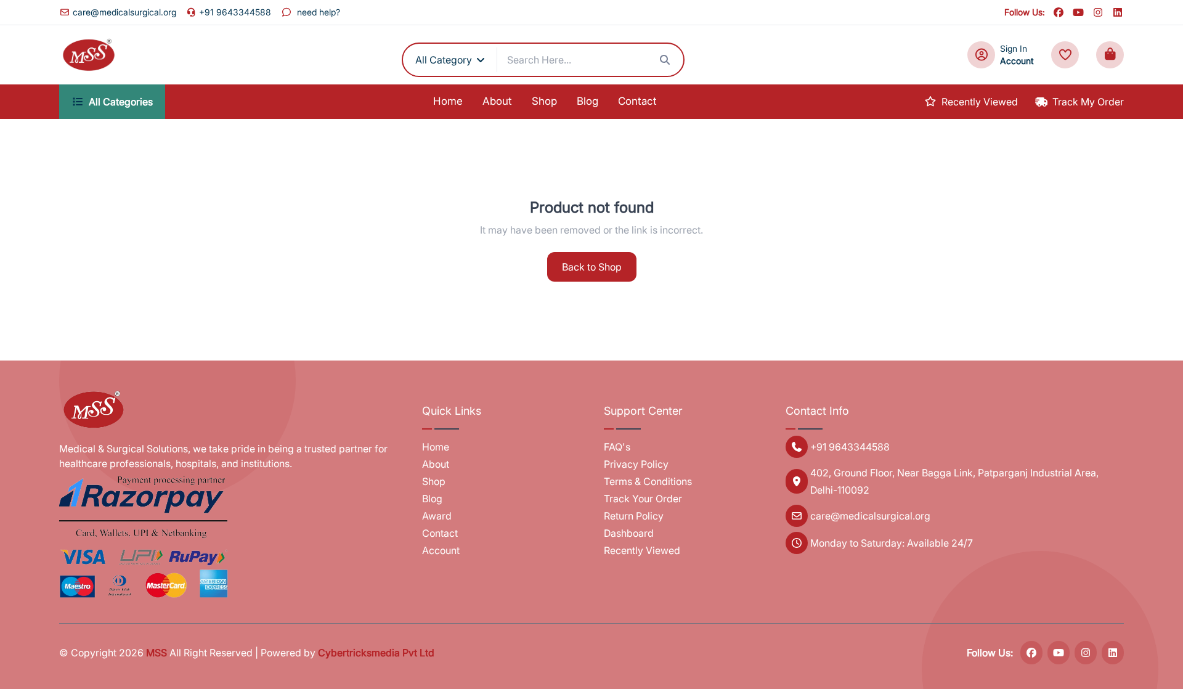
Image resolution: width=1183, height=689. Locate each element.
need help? (318, 12)
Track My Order (1088, 102)
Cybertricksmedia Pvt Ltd (376, 652)
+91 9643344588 (235, 12)
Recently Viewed (979, 102)
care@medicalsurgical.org (124, 12)
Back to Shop (592, 267)
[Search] (665, 59)
